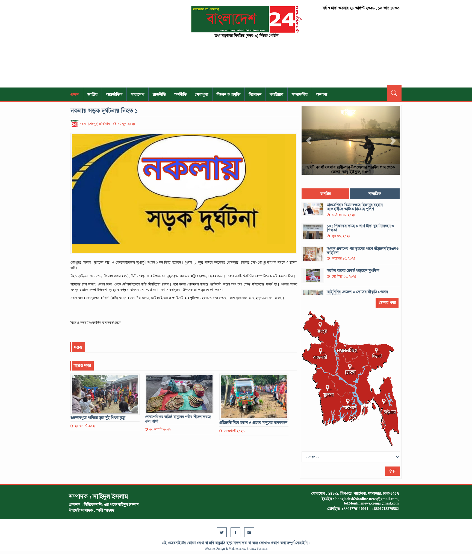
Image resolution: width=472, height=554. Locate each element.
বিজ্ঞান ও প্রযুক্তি (228, 94)
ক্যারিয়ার (276, 94)
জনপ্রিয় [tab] (325, 193)
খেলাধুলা (201, 94)
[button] (309, 140)
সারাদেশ (137, 94)
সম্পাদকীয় (300, 94)
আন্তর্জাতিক (114, 94)
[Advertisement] (121, 43)
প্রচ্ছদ (74, 94)
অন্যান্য (321, 94)
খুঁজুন (392, 471)
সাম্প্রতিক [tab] (374, 193)
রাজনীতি (159, 94)
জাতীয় (92, 94)
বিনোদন (255, 94)
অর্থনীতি (180, 94)
